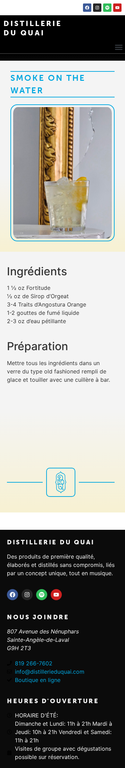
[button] (118, 47)
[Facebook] (87, 7)
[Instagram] (97, 7)
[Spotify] (107, 7)
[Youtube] (117, 7)
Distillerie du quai (51, 542)
